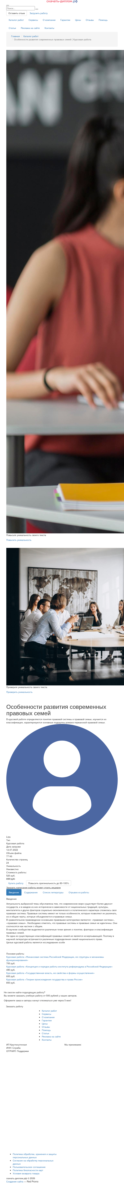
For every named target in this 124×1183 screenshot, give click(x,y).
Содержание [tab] (31, 892)
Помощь (103, 19)
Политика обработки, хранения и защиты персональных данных (35, 1155)
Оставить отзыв (16, 13)
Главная (15, 36)
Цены (78, 19)
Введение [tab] (14, 892)
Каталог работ (16, 19)
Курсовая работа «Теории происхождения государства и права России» (44, 979)
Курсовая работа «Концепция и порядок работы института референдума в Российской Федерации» (59, 966)
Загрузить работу (39, 13)
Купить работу (15, 883)
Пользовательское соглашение (29, 1166)
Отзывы (90, 19)
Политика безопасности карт (28, 1170)
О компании (49, 19)
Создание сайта (14, 1181)
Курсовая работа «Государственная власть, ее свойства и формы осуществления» (50, 973)
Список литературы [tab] (53, 892)
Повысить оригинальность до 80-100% (48, 883)
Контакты (49, 28)
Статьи (12, 28)
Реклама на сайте (30, 28)
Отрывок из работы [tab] (79, 892)
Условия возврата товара (26, 1173)
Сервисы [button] (46, 1013)
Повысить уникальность (18, 539)
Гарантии (65, 19)
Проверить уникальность (19, 691)
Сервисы (33, 19)
